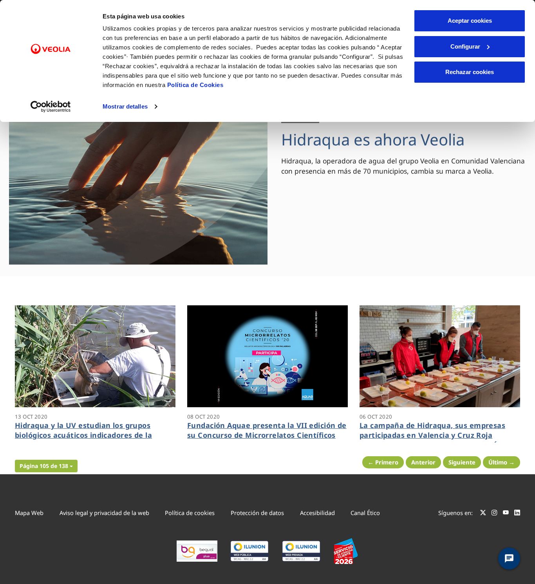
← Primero (383, 462)
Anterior (423, 462)
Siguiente (461, 462)
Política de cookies (190, 513)
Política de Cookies (195, 85)
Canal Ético (365, 513)
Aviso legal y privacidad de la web (104, 513)
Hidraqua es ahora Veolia (373, 139)
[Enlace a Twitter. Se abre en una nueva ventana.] (483, 514)
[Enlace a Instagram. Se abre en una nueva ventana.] (494, 514)
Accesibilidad (317, 513)
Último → (501, 462)
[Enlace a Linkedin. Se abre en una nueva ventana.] (517, 514)
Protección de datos (257, 513)
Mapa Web (29, 513)
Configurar (465, 46)
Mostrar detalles (125, 106)
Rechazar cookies (469, 72)
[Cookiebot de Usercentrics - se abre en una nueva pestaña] (50, 106)
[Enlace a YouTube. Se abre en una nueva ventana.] (506, 514)
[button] (46, 466)
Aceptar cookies (470, 20)
